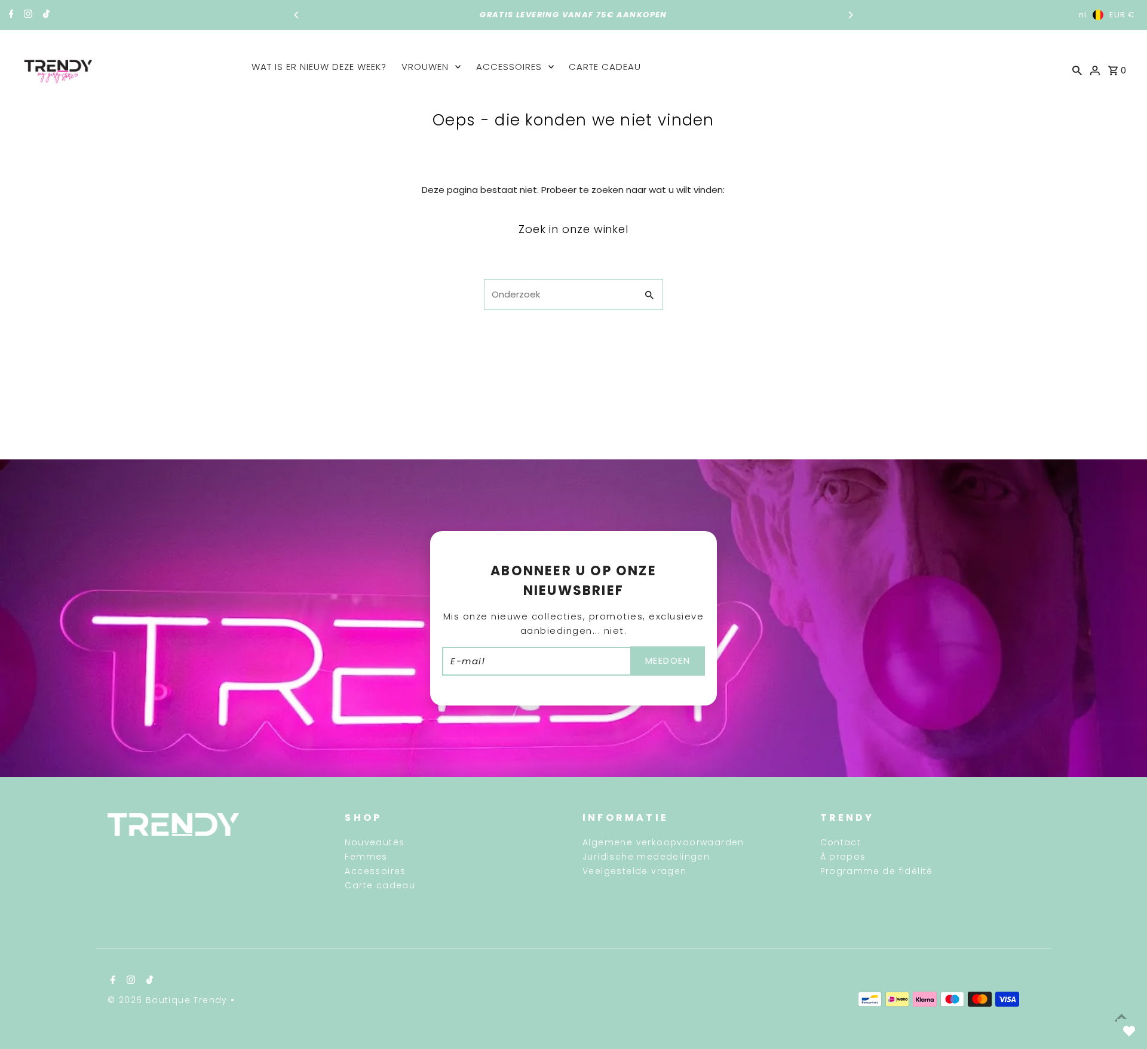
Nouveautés (374, 842)
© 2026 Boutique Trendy (169, 1000)
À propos (843, 857)
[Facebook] (10, 15)
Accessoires (509, 66)
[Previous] (297, 15)
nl (1083, 14)
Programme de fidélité (876, 871)
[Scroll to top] (1121, 1017)
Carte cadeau (605, 66)
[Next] (850, 15)
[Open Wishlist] (1129, 1031)
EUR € (1122, 14)
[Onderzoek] (1077, 70)
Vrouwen (425, 66)
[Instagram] (26, 15)
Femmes (366, 857)
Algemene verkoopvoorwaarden (663, 842)
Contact (840, 842)
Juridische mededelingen (646, 857)
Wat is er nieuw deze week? (319, 66)
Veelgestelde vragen (634, 871)
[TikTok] (45, 15)
